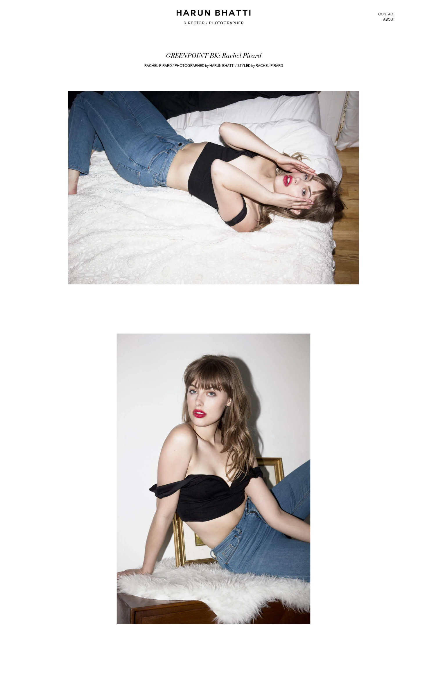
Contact (386, 14)
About (389, 19)
